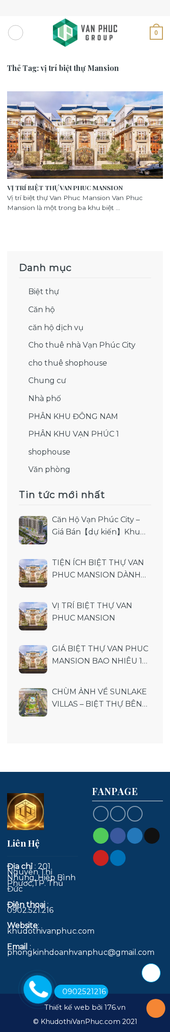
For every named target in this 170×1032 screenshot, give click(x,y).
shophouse (49, 451)
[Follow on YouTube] (135, 814)
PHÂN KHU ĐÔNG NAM (73, 416)
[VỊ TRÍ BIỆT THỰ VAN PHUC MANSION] (33, 616)
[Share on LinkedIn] (118, 858)
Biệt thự (43, 291)
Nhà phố (44, 398)
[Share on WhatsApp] (101, 836)
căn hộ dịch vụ (56, 327)
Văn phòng (49, 469)
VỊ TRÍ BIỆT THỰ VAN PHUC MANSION (92, 611)
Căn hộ (41, 309)
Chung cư (47, 380)
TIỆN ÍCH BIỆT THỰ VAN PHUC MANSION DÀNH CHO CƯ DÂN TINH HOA (98, 569)
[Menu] (15, 32)
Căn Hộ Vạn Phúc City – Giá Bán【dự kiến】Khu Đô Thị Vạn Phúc (96, 526)
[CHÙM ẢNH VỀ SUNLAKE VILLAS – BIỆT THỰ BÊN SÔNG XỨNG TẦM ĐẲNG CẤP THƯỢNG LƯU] (33, 702)
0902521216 (84, 991)
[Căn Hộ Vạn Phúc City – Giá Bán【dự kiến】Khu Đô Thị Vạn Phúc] (33, 530)
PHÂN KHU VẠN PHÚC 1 (73, 433)
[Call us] (118, 814)
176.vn (115, 1007)
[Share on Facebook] (118, 836)
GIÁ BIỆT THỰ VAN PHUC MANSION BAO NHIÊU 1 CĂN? (100, 655)
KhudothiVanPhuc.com (80, 1021)
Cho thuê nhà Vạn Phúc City (82, 345)
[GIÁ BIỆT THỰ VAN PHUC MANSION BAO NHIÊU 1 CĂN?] (33, 659)
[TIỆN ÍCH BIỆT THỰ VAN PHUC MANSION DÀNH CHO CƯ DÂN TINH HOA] (33, 573)
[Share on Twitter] (135, 836)
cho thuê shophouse (67, 363)
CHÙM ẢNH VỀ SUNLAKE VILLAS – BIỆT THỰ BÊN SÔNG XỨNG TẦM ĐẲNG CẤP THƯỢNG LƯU (99, 698)
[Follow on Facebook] (101, 814)
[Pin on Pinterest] (101, 858)
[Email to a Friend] (152, 836)
